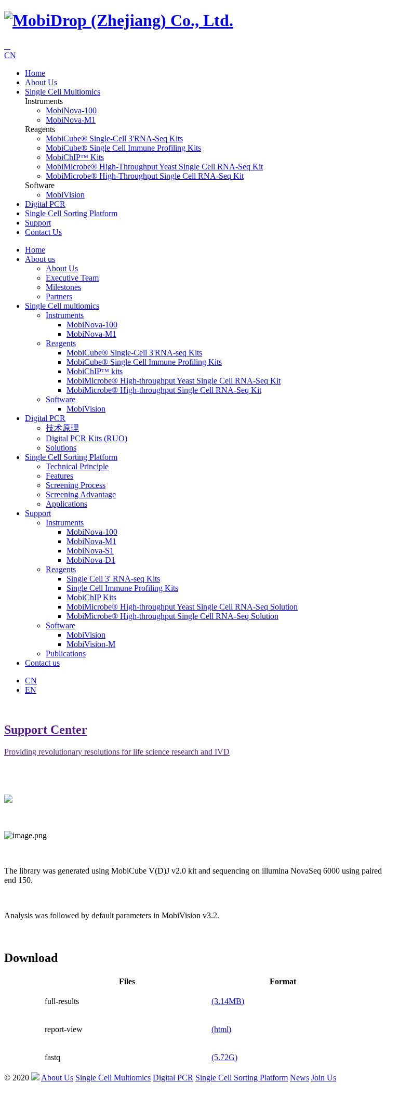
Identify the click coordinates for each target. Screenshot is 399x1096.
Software (60, 399)
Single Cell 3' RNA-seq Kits (113, 578)
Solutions (61, 447)
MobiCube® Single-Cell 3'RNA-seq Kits (114, 138)
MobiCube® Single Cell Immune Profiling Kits (123, 147)
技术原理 (62, 428)
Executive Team (72, 277)
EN (30, 689)
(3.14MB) (227, 1001)
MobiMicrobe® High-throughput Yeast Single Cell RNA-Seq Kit (154, 166)
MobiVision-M (90, 644)
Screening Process (75, 485)
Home (35, 73)
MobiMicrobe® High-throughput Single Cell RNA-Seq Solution (172, 616)
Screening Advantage (81, 494)
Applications (66, 503)
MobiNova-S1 (90, 550)
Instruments (65, 315)
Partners (59, 296)
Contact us (43, 232)
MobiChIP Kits (91, 597)
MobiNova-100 (71, 110)
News (299, 1077)
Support (38, 222)
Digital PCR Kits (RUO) (86, 438)
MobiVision (65, 194)
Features (59, 475)
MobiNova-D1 (90, 560)
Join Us (323, 1077)
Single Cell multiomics (62, 91)
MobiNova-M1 (71, 119)
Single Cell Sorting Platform (71, 213)
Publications (66, 653)
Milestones (63, 287)
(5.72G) (224, 1057)
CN (10, 55)
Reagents (61, 343)
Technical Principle (77, 466)
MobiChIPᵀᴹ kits (75, 157)
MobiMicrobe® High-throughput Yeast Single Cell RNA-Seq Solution (182, 606)
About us (41, 82)
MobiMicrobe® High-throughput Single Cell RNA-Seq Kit (145, 175)
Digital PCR (45, 204)
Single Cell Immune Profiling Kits (122, 588)
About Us (62, 268)
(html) (221, 1029)
